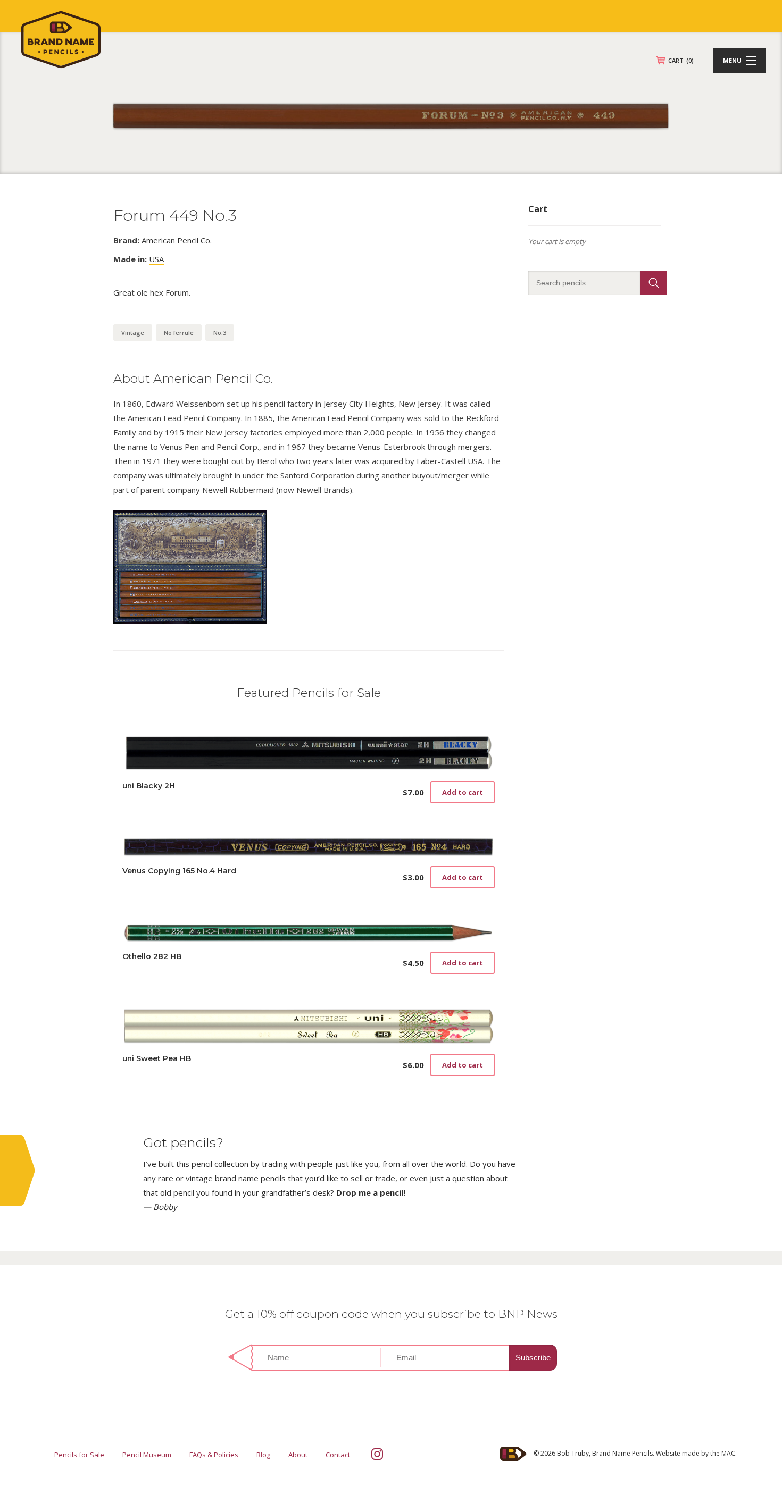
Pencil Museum (146, 1454)
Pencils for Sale (79, 1454)
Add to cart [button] (462, 792)
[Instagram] (377, 1454)
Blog (263, 1454)
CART (681, 60)
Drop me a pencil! (370, 1192)
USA (156, 259)
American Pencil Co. (177, 240)
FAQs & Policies (213, 1454)
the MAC (722, 1453)
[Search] (653, 283)
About (297, 1454)
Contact (338, 1454)
